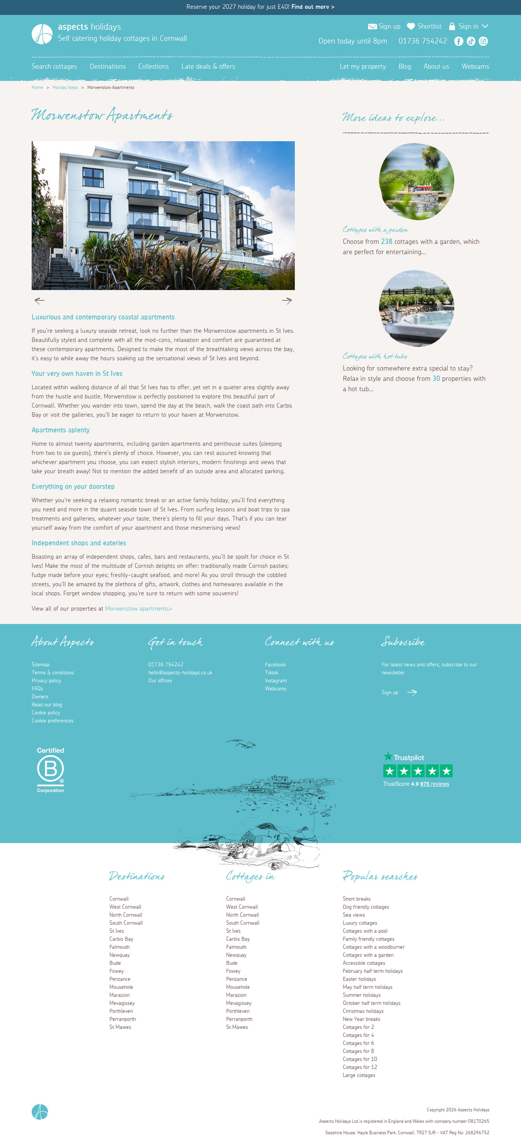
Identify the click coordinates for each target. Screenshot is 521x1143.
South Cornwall (126, 923)
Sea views (354, 915)
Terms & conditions (53, 672)
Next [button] (287, 303)
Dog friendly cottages (366, 907)
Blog (405, 66)
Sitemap (41, 664)
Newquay (119, 955)
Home (37, 87)
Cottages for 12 (360, 1067)
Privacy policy (46, 681)
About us (436, 66)
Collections (153, 66)
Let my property (363, 66)
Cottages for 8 (358, 1051)
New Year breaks (361, 1019)
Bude (115, 963)
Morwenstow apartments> (138, 609)
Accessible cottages (364, 963)
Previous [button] (40, 303)
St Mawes (120, 1027)
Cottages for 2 (358, 1027)
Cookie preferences (53, 721)
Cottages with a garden (375, 231)
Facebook (458, 41)
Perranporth (122, 1019)
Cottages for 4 (358, 1035)
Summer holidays (362, 995)
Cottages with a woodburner (374, 947)
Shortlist (430, 26)
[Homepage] (42, 34)
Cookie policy (46, 713)
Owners (40, 697)
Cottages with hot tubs (375, 358)
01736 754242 (165, 664)
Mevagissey (122, 1003)
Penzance (119, 979)
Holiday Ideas (65, 87)
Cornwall (119, 899)
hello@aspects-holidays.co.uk (180, 672)
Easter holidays (359, 979)
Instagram (483, 41)
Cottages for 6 (358, 1043)
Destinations (108, 66)
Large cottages (359, 1075)
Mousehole (121, 987)
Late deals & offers (208, 66)
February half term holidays (373, 971)
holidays (89, 27)
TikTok (471, 41)
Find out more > (312, 7)
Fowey (116, 971)
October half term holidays (371, 1003)
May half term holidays (367, 987)
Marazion (119, 995)
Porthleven (121, 1011)
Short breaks (357, 899)
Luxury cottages (360, 923)
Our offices (160, 681)
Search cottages (54, 66)
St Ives (116, 931)
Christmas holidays (363, 1011)
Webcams (475, 66)
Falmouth (119, 947)
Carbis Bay (121, 939)
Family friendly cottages (368, 939)
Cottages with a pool (365, 931)
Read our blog (47, 705)
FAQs (37, 689)
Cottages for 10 (360, 1059)
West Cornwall (125, 907)
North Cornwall (125, 915)
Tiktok (271, 672)
